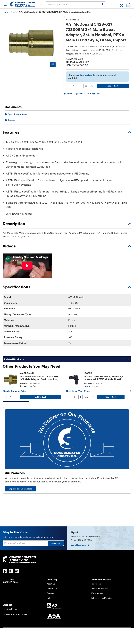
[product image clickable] (10, 379)
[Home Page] (22, 4)
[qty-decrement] (68, 86)
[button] (121, 5)
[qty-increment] (80, 86)
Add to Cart (113, 86)
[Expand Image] (53, 64)
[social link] (5, 571)
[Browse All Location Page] (100, 538)
